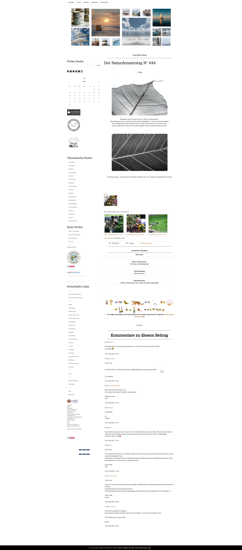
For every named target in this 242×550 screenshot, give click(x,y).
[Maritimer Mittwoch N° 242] (126, 12)
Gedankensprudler (71, 415)
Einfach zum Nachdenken (72, 424)
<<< (69, 81)
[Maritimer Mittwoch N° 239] (146, 12)
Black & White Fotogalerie (74, 234)
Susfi (68, 423)
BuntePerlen (71, 169)
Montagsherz (71, 332)
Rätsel (70, 391)
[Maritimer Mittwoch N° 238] (136, 31)
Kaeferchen (112, 506)
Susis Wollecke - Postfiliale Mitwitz (74, 417)
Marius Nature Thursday (74, 356)
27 (84, 101)
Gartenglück (71, 349)
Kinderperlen (71, 182)
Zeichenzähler (72, 384)
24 (69, 101)
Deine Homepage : (139, 272)
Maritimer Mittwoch (73, 339)
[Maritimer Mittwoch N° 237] (162, 17)
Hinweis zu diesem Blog (74, 231)
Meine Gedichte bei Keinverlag (75, 297)
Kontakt (86, 2)
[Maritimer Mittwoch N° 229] (166, 41)
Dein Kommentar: (139, 282)
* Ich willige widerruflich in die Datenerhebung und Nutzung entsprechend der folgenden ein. (140, 315)
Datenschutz (104, 2)
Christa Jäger (113, 476)
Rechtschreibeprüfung (73, 380)
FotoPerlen (71, 176)
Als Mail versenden (146, 243)
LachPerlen (71, 189)
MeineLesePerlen (72, 200)
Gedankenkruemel (114, 385)
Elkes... (106, 194)
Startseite (71, 2)
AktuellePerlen (72, 162)
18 (74, 98)
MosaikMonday (72, 328)
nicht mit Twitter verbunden (127, 243)
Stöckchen (71, 217)
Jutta (110, 445)
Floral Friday (71, 353)
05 (79, 92)
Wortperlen (69, 405)
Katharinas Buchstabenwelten (73, 426)
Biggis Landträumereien (74, 314)
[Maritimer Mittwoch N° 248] (95, 42)
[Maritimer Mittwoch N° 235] (157, 41)
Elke (110, 427)
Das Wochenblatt (72, 321)
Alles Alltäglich (72, 308)
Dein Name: (139, 254)
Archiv (79, 2)
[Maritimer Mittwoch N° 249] (106, 22)
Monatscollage (72, 335)
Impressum (94, 2)
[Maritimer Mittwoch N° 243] (116, 42)
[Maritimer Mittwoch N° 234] (166, 32)
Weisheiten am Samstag (74, 363)
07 (89, 92)
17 (69, 98)
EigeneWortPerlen (72, 172)
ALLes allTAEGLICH (72, 409)
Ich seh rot (71, 342)
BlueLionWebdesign (77, 429)
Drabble (70, 304)
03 (69, 92)
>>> (99, 81)
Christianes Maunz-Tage (74, 318)
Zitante (68, 406)
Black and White (72, 311)
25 (74, 101)
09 (98, 92)
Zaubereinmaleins (71, 420)
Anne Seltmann (108, 238)
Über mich (71, 241)
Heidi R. (111, 342)
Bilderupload (71, 394)
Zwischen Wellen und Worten (73, 414)
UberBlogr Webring (71, 247)
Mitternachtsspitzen (71, 411)
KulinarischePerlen (73, 186)
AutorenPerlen (72, 165)
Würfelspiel (71, 366)
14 (89, 95)
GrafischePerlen (72, 179)
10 (69, 95)
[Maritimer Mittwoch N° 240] (136, 12)
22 (94, 98)
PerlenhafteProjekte (73, 207)
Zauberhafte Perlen (73, 221)
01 (94, 89)
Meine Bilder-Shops (73, 238)
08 (94, 92)
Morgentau (69, 408)
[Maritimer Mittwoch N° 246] (106, 42)
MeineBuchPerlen (72, 196)
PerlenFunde (71, 210)
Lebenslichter (70, 412)
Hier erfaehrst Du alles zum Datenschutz (133, 548)
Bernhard (112, 358)
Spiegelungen (72, 359)
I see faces (71, 346)
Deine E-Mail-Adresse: (139, 263)
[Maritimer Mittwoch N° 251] (80, 17)
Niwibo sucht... (72, 325)
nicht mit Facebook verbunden (110, 243)
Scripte (70, 373)
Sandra (111, 407)
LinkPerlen (71, 193)
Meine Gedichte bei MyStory (75, 294)
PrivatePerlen (71, 214)
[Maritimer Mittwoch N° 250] (80, 36)
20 (84, 98)
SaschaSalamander (71, 418)
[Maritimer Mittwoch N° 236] (157, 32)
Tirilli (68, 421)
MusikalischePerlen (73, 203)
